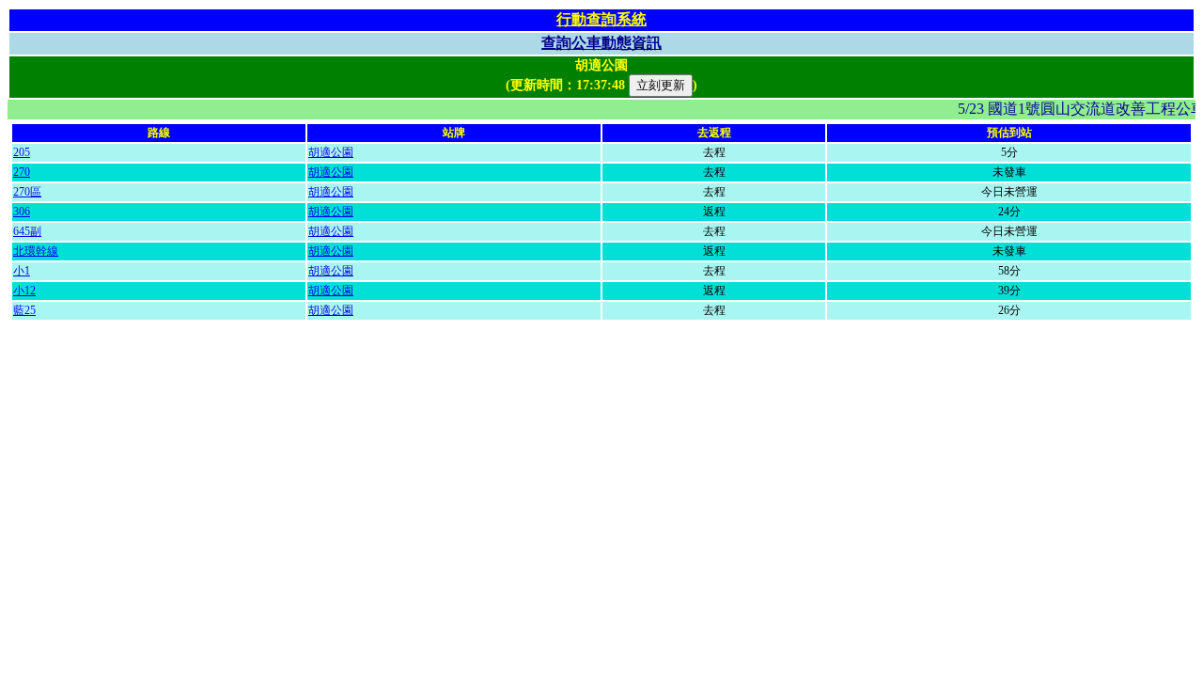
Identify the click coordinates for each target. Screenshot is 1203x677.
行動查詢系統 (601, 19)
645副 (27, 231)
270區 (27, 191)
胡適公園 (330, 152)
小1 (21, 270)
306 (21, 211)
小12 (24, 290)
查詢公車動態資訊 (601, 43)
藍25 (24, 310)
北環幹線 (35, 251)
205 (21, 152)
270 (21, 172)
